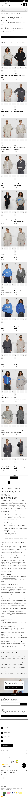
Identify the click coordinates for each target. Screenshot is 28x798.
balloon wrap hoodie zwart (19, 76)
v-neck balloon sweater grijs (20, 363)
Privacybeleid (15, 788)
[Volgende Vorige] (18, 482)
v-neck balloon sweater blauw (7, 363)
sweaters (4, 500)
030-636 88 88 (7, 732)
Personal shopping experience (14, 687)
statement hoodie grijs (20, 399)
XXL (2, 70)
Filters (13, 37)
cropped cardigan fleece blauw (18, 184)
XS (2, 67)
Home (2, 13)
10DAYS (9, 500)
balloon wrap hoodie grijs (19, 256)
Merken (7, 13)
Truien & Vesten (18, 13)
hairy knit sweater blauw (19, 327)
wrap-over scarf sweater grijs (18, 431)
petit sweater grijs (19, 221)
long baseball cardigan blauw (20, 467)
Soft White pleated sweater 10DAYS (6, 148)
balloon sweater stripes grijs (7, 76)
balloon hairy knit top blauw (6, 398)
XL (12, 67)
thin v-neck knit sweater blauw (5, 467)
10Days (11, 13)
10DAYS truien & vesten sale (9, 578)
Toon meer (14, 477)
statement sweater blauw (6, 327)
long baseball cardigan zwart (7, 220)
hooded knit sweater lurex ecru (19, 148)
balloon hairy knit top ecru (6, 112)
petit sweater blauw (6, 292)
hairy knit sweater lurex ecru (7, 184)
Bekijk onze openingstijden (14, 716)
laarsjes (9, 567)
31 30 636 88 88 (7, 736)
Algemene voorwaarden (7, 788)
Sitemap (20, 788)
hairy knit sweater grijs (7, 432)
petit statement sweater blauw (18, 112)
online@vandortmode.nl (9, 741)
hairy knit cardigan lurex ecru (7, 256)
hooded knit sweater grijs (19, 291)
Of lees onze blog (4, 774)
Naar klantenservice (7, 745)
